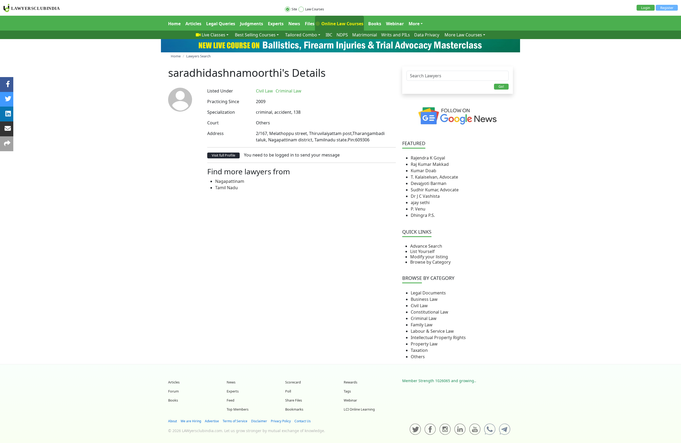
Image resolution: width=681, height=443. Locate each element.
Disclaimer (259, 421)
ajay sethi (420, 202)
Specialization (221, 112)
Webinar (395, 24)
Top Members (237, 409)
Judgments (251, 24)
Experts (276, 24)
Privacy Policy (281, 421)
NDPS (342, 35)
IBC (329, 35)
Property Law (424, 344)
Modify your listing (429, 257)
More (414, 24)
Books (374, 24)
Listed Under (220, 91)
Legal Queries (220, 24)
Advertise (212, 421)
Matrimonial (364, 35)
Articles (193, 24)
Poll (288, 391)
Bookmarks (294, 409)
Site (294, 9)
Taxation (419, 350)
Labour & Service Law (432, 331)
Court (213, 123)
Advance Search (426, 246)
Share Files (293, 400)
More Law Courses (463, 35)
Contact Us (302, 421)
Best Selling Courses (255, 35)
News (294, 24)
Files (309, 24)
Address (215, 133)
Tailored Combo (301, 35)
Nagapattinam (229, 181)
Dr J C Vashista (425, 196)
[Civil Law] (304, 91)
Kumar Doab (423, 171)
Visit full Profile (223, 155)
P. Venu (418, 209)
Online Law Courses (341, 24)
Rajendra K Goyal (428, 158)
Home (174, 24)
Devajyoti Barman (428, 183)
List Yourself (422, 251)
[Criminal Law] (305, 91)
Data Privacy (426, 35)
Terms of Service (235, 421)
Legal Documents (428, 293)
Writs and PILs (395, 35)
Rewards (350, 382)
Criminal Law (424, 318)
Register (666, 7)
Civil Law (419, 306)
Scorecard (293, 382)
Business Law (424, 299)
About (172, 421)
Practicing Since (223, 101)
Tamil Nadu (226, 188)
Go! (501, 86)
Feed (230, 400)
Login (645, 7)
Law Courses (314, 9)
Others (418, 357)
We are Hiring (191, 421)
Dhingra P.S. (423, 215)
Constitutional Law (429, 312)
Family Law (422, 325)
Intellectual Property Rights (438, 337)
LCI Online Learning (359, 409)
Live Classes (213, 35)
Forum (173, 391)
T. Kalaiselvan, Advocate (434, 177)
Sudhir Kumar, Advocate (435, 190)
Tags (347, 391)
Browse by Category (430, 262)
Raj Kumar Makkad (430, 164)
